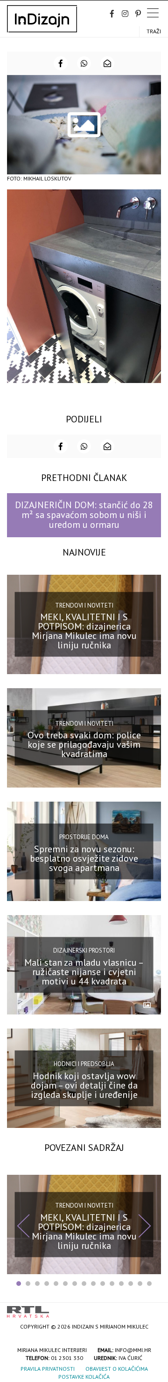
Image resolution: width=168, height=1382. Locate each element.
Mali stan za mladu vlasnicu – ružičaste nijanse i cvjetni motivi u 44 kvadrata (84, 971)
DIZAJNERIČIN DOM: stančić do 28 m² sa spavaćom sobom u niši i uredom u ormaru (84, 515)
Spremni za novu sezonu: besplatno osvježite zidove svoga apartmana (84, 857)
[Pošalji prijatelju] (107, 63)
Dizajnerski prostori (84, 950)
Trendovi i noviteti (84, 605)
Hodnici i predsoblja (84, 1064)
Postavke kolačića (84, 1376)
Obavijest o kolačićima (116, 1368)
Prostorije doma (84, 837)
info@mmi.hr (133, 1349)
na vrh (151, 1308)
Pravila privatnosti (48, 1368)
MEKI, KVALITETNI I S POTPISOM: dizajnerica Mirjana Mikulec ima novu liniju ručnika (84, 631)
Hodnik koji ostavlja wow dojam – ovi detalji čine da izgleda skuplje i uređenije (84, 1085)
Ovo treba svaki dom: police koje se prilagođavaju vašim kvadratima (84, 744)
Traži (154, 31)
